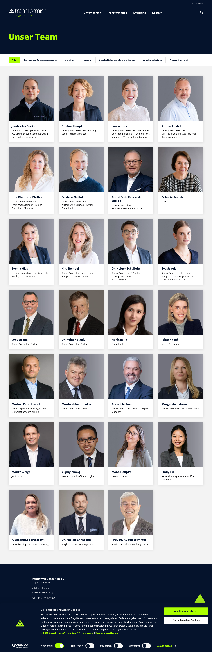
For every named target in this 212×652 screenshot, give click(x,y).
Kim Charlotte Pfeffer (27, 197)
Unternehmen (92, 12)
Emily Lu (168, 472)
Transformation (117, 12)
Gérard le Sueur (123, 404)
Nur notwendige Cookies (186, 620)
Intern (87, 59)
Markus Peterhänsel (26, 404)
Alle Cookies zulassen (186, 611)
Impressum (88, 633)
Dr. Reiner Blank (73, 339)
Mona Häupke (121, 472)
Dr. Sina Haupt (72, 126)
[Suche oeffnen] (201, 12)
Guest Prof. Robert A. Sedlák (126, 198)
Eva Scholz (169, 268)
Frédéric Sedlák (73, 197)
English (191, 3)
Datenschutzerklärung (106, 633)
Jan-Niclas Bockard (25, 126)
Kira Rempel (70, 268)
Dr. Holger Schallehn (126, 268)
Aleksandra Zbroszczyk (28, 539)
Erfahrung (139, 12)
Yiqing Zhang (71, 472)
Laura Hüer (119, 126)
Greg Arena (20, 339)
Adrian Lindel (171, 126)
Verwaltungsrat (179, 59)
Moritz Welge (21, 472)
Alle (14, 59)
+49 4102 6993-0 (45, 598)
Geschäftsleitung (152, 59)
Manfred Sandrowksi (76, 404)
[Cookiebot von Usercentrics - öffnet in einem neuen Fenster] (20, 646)
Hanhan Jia (119, 339)
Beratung (70, 59)
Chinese (199, 3)
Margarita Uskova (174, 404)
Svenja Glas (20, 268)
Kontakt (157, 12)
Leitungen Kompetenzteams (40, 59)
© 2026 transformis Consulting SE (60, 633)
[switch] (89, 645)
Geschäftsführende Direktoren (117, 59)
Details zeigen (164, 646)
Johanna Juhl (171, 339)
